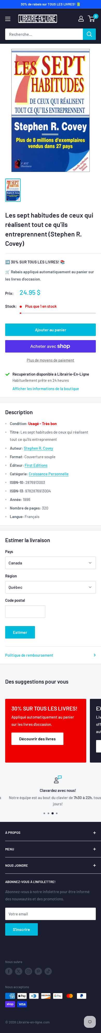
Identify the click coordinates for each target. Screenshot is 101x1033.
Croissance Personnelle (49, 473)
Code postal (15, 600)
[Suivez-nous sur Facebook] (8, 971)
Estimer (20, 632)
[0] (91, 19)
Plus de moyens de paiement (50, 360)
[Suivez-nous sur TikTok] (48, 971)
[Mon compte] (81, 18)
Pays (9, 551)
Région (11, 575)
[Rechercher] (89, 34)
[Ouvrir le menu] (7, 19)
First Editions (36, 465)
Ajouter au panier (50, 329)
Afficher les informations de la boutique (45, 388)
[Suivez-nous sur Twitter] (18, 971)
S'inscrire (21, 929)
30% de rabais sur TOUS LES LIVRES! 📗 (50, 4)
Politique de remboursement (29, 655)
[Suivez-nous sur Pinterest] (38, 971)
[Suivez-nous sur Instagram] (28, 971)
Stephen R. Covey (38, 448)
